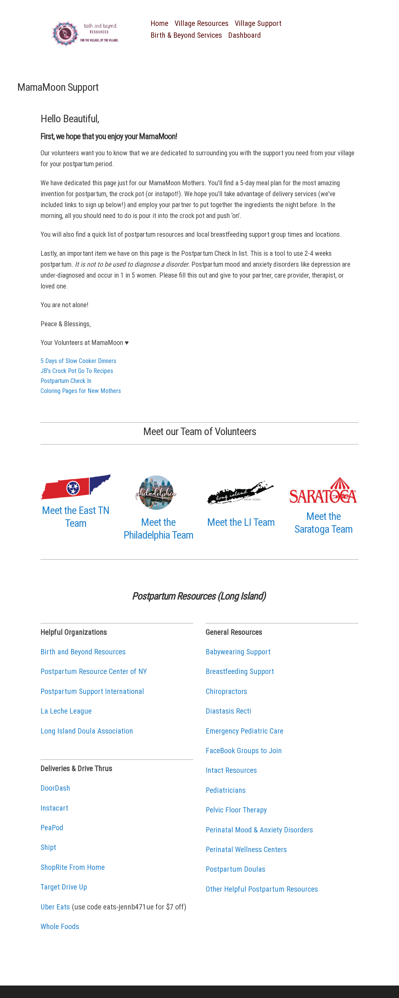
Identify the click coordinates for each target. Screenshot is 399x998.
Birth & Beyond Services (186, 35)
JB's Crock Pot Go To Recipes (77, 371)
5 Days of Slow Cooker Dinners (78, 361)
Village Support (258, 23)
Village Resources (201, 23)
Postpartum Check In (66, 381)
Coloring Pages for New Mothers (81, 391)
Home (159, 23)
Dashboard (244, 35)
